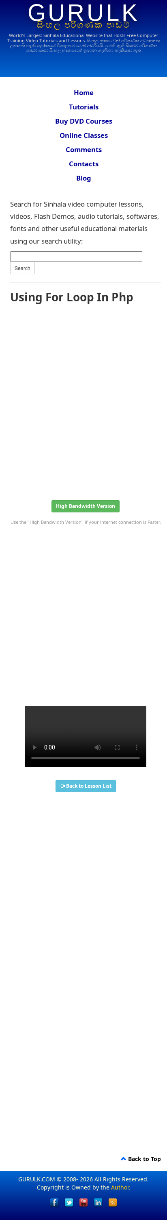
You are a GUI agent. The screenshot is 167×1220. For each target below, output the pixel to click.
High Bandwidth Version (85, 506)
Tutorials (83, 106)
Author (120, 1187)
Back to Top (143, 1159)
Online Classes (84, 135)
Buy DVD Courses (83, 121)
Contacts (83, 163)
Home (84, 92)
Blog (83, 178)
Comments (84, 149)
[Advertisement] (83, 399)
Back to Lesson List (88, 785)
